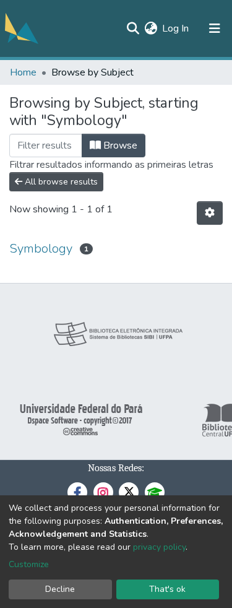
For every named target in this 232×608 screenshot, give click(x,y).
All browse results (60, 182)
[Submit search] (132, 28)
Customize (29, 564)
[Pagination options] (210, 213)
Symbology (40, 248)
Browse (119, 145)
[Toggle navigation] (214, 28)
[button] (150, 28)
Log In (176, 28)
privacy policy (159, 547)
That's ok (167, 589)
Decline (60, 589)
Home (23, 72)
